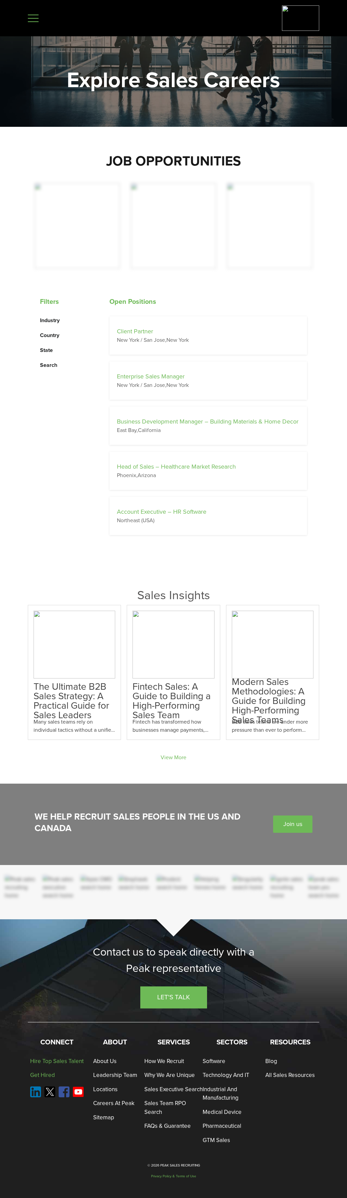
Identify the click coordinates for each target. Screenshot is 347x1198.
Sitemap (103, 1117)
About (115, 1042)
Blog (271, 1061)
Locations (105, 1089)
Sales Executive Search (173, 1089)
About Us (105, 1061)
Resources (290, 1042)
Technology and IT (226, 1075)
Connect (57, 1042)
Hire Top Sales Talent (57, 1061)
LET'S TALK (173, 997)
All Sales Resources (290, 1075)
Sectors (232, 1042)
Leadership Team (115, 1075)
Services (174, 1042)
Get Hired (42, 1075)
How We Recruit (164, 1061)
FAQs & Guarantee (167, 1126)
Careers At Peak (114, 1103)
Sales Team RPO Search (165, 1107)
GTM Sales (216, 1140)
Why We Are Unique (169, 1075)
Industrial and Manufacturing (221, 1093)
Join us (292, 824)
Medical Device (222, 1112)
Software (214, 1061)
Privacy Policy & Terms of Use (173, 1176)
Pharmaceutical (222, 1126)
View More (173, 757)
